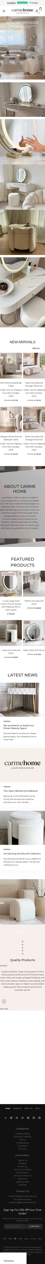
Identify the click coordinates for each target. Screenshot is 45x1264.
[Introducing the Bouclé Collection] (22, 828)
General (6, 721)
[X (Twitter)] (28, 1117)
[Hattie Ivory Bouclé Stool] (34, 584)
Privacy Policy (22, 1172)
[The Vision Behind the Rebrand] (22, 765)
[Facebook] (17, 1117)
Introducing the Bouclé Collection (22, 853)
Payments (22, 1179)
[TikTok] (5, 1117)
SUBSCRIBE (34, 1226)
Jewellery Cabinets (22, 1137)
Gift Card (22, 1149)
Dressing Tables (22, 1134)
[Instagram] (11, 1117)
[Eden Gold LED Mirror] (34, 633)
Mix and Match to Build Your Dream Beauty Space (18, 727)
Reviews (22, 1163)
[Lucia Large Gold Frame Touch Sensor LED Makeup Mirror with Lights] (11, 584)
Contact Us (22, 1166)
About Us (28, 1108)
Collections (22, 1146)
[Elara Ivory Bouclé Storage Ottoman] (34, 366)
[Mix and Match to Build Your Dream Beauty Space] (22, 700)
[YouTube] (39, 1117)
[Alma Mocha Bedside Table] (11, 366)
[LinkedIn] (33, 1117)
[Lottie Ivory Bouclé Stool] (11, 633)
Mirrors (22, 1140)
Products (17, 1108)
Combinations (22, 1143)
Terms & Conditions (22, 1169)
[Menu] (4, 11)
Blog (37, 1108)
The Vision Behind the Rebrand (20, 791)
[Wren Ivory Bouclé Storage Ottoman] (34, 419)
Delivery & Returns (22, 1176)
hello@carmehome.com (25, 1196)
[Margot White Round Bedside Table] (11, 419)
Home (7, 1108)
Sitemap (22, 1185)
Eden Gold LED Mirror (34, 650)
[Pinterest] (22, 1117)
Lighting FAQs (22, 1182)
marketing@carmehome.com (22, 1202)
